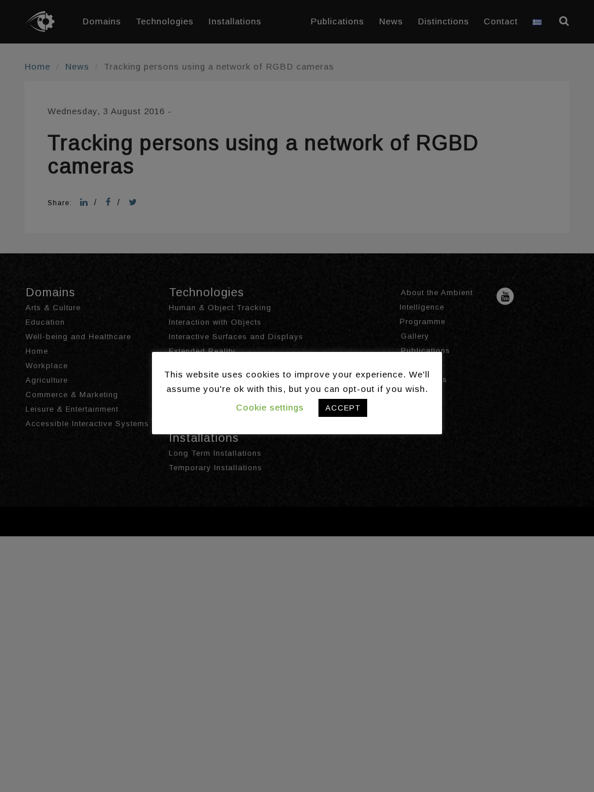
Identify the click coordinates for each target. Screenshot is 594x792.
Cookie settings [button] (270, 407)
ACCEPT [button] (342, 408)
